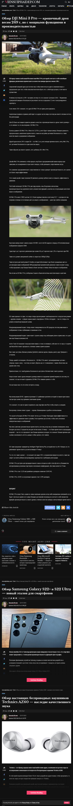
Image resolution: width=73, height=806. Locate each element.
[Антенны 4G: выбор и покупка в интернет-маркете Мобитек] (63, 549)
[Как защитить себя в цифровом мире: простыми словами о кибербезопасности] (10, 549)
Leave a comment (62, 531)
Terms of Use (35, 803)
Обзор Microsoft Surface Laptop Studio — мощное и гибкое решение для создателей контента (44, 560)
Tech (3, 13)
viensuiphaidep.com (22, 2)
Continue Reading (37, 680)
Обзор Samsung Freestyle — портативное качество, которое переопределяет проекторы (27, 560)
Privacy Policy (25, 803)
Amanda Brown (13, 36)
